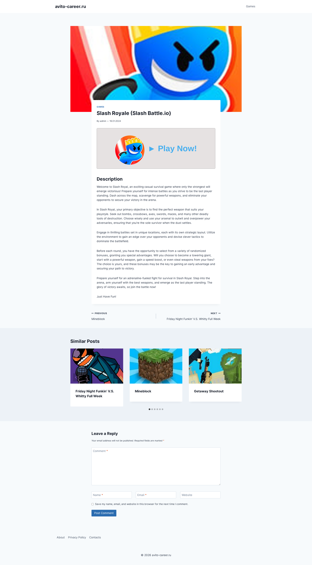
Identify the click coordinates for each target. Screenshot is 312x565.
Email (142, 495)
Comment (100, 451)
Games (250, 6)
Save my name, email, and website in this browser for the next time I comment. (141, 504)
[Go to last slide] (76, 377)
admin (103, 121)
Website (187, 495)
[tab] (149, 409)
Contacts (95, 537)
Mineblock (99, 316)
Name (98, 495)
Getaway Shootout (209, 391)
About (61, 537)
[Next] (236, 377)
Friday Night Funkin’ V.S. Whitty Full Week (194, 316)
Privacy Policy (77, 537)
